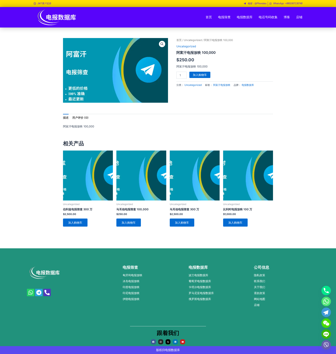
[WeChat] (326, 323)
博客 (287, 17)
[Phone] (326, 290)
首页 (209, 17)
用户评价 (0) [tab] (80, 117)
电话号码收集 (268, 17)
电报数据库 (245, 17)
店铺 (299, 17)
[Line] (326, 334)
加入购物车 (200, 75)
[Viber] (326, 345)
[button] (162, 44)
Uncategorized (193, 40)
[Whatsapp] (326, 301)
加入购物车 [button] (75, 222)
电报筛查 (224, 17)
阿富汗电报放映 (221, 84)
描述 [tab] (66, 117)
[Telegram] (326, 312)
